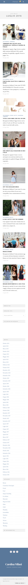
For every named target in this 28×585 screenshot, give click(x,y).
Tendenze (12, 41)
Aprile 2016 (5, 466)
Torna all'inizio (19, 583)
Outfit (11, 79)
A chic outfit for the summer (13, 219)
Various (4, 520)
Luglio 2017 (5, 426)
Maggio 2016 (6, 464)
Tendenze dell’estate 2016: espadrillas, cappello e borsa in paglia (14, 45)
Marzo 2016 (5, 469)
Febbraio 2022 (6, 365)
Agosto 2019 (6, 383)
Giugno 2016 (6, 461)
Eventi (4, 148)
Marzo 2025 (6, 349)
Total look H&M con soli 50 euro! (14, 118)
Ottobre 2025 (6, 343)
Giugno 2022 (6, 354)
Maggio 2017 (6, 432)
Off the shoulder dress (11, 187)
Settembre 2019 (6, 381)
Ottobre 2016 (6, 450)
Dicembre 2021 (6, 370)
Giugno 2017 (6, 429)
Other (11, 115)
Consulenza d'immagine (8, 485)
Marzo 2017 (5, 437)
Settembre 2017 (6, 421)
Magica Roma (7, 251)
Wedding (5, 526)
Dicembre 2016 (6, 445)
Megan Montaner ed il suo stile (14, 284)
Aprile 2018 (5, 402)
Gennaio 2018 (6, 410)
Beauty (4, 483)
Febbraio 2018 (6, 408)
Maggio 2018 (6, 399)
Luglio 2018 (5, 394)
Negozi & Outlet (6, 501)
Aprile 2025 (6, 346)
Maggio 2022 (6, 357)
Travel (11, 249)
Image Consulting (7, 493)
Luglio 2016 (5, 458)
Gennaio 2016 (6, 475)
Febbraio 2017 (6, 440)
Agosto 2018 (6, 391)
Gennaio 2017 (6, 442)
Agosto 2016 (6, 456)
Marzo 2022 (6, 362)
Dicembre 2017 (6, 413)
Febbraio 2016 (6, 472)
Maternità (5, 499)
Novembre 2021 (6, 373)
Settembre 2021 (6, 375)
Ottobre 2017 (6, 418)
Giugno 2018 (6, 397)
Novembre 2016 (6, 448)
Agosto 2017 (6, 424)
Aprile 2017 (5, 434)
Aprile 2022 (6, 359)
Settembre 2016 (6, 453)
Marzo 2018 (5, 405)
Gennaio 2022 (6, 367)
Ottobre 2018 (6, 386)
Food (4, 491)
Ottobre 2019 (6, 378)
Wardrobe (5, 523)
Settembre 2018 (6, 389)
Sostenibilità (6, 512)
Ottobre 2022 (6, 351)
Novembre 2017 (6, 416)
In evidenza (6, 41)
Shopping (20, 115)
